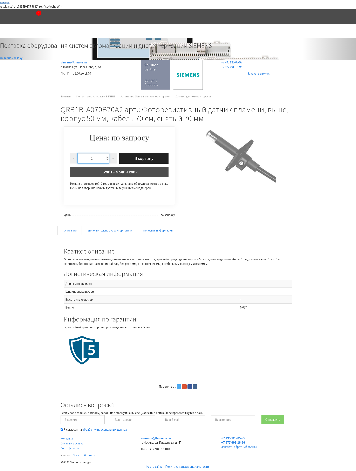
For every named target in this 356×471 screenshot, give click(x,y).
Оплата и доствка (72, 443)
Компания (79, 31)
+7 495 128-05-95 (231, 62)
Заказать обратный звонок (239, 447)
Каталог (115, 31)
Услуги (149, 31)
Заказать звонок (258, 73)
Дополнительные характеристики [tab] (110, 230)
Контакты (218, 31)
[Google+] (184, 386)
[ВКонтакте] (195, 386)
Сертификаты (70, 448)
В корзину (144, 158)
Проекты (182, 31)
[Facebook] (189, 386)
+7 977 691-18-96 (231, 67)
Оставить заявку (11, 58)
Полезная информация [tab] (158, 230)
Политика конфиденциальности (187, 467)
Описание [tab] (70, 230)
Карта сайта (154, 467)
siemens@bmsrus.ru (74, 62)
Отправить (272, 420)
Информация (257, 31)
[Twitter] (179, 386)
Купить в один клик (119, 171)
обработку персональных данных (104, 429)
